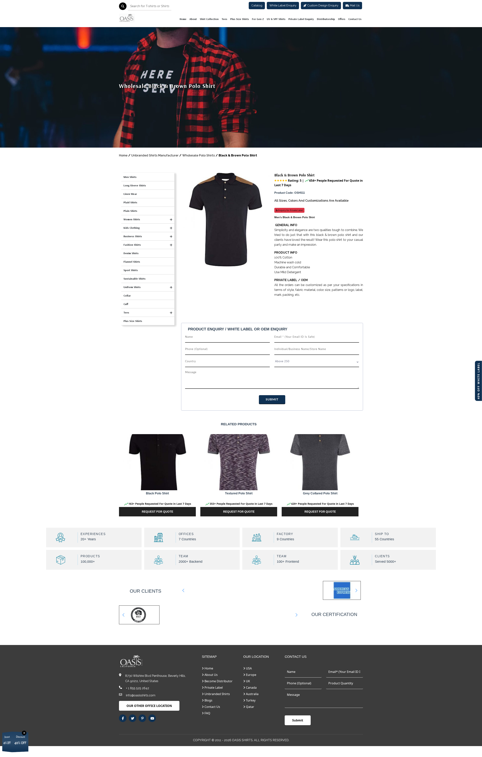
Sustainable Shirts (135, 278)
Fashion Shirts (132, 244)
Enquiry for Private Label (290, 210)
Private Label (213, 687)
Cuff (126, 304)
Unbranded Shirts (217, 694)
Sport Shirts (131, 270)
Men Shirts (130, 177)
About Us (211, 675)
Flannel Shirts (132, 261)
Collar (127, 295)
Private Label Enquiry (301, 19)
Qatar (249, 707)
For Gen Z (258, 19)
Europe (250, 675)
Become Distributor (218, 681)
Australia (252, 694)
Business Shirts (133, 236)
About (193, 19)
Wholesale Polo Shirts (198, 155)
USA (248, 668)
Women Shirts (132, 219)
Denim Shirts (131, 253)
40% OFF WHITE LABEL (478, 380)
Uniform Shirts (132, 287)
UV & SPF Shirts (276, 19)
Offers (341, 19)
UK (247, 681)
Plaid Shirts (130, 202)
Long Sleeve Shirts (135, 185)
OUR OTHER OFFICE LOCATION (149, 706)
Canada (251, 687)
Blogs (208, 700)
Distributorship (326, 19)
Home (183, 19)
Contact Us (355, 19)
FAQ (207, 713)
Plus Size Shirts (239, 19)
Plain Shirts (130, 211)
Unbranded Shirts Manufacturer (154, 155)
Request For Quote (157, 511)
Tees (224, 19)
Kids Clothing (132, 227)
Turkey (250, 700)
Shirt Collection (209, 19)
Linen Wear (130, 194)
